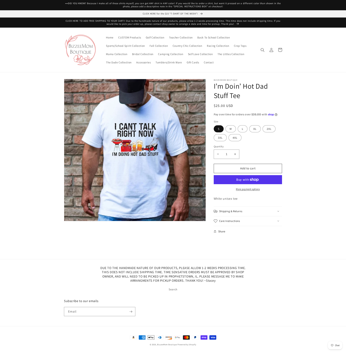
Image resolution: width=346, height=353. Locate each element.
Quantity (219, 146)
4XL (235, 137)
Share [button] (221, 231)
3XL (220, 137)
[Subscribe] (131, 311)
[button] (262, 50)
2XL (269, 128)
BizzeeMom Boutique (167, 344)
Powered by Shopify (187, 344)
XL (254, 128)
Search (173, 289)
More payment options (248, 189)
